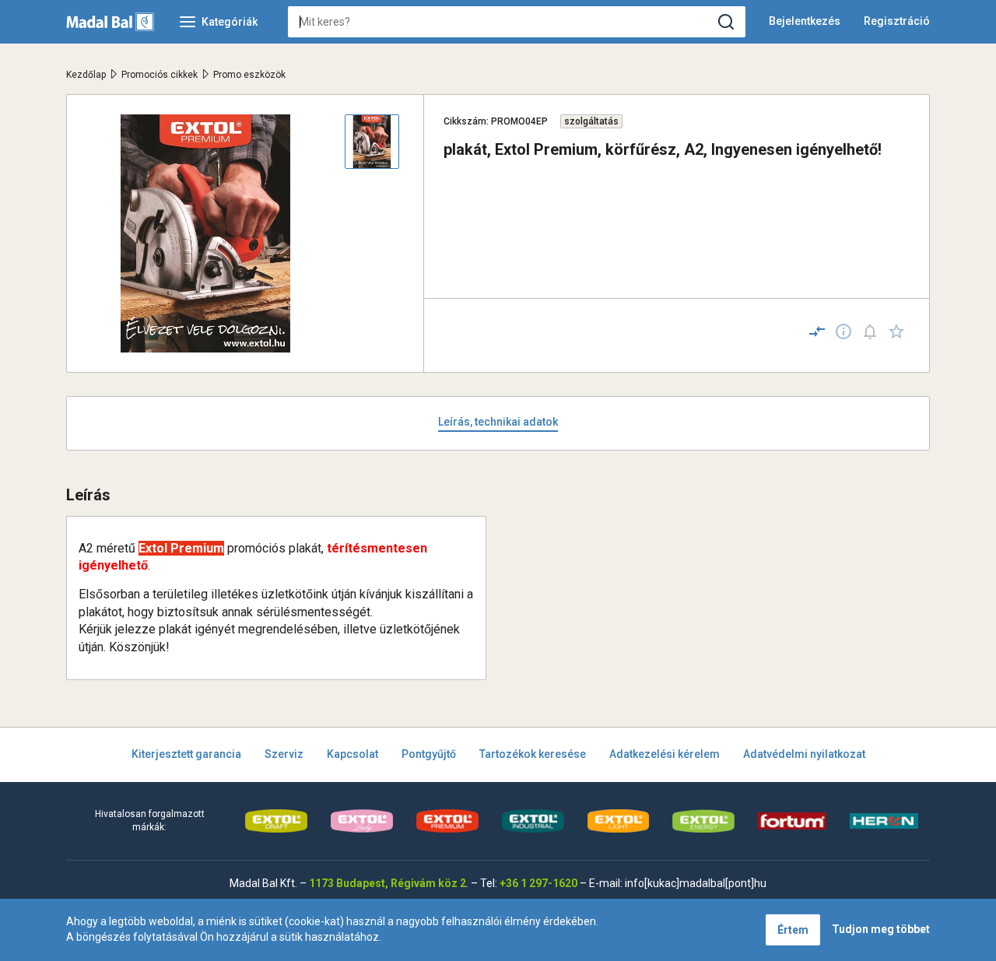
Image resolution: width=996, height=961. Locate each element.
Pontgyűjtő (429, 754)
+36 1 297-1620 (538, 883)
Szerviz (284, 754)
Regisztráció (897, 21)
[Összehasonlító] (817, 331)
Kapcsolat (352, 754)
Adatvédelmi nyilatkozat (804, 754)
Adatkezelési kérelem (664, 754)
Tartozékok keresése (532, 754)
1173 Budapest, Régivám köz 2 (387, 883)
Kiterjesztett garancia (186, 754)
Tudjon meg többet (881, 929)
